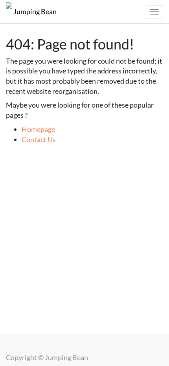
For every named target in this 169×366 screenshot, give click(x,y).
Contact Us (39, 139)
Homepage (38, 129)
